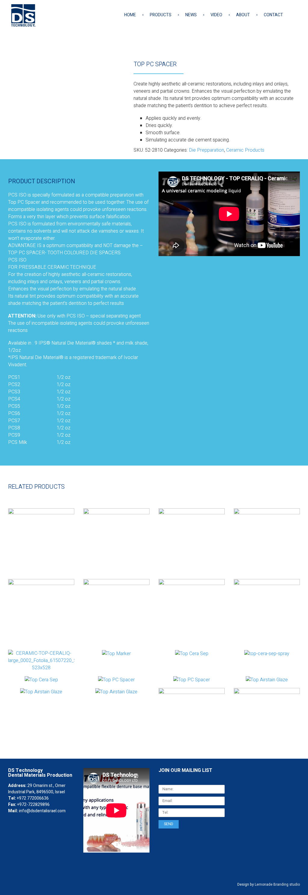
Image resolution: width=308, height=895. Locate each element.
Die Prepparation (206, 150)
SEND (168, 824)
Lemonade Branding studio (277, 884)
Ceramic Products (245, 150)
